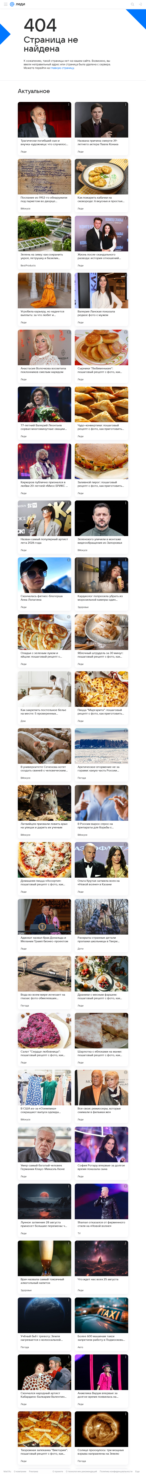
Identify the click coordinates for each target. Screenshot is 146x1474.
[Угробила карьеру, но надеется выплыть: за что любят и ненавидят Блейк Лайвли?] (44, 299)
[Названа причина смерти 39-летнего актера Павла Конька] (101, 128)
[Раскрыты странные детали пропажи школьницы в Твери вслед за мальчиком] (101, 925)
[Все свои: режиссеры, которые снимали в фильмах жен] (101, 1096)
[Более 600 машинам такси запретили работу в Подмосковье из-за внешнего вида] (101, 1324)
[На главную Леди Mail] (19, 4)
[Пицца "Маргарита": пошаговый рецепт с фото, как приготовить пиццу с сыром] (101, 698)
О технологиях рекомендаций (81, 1471)
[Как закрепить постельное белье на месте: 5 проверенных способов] (44, 698)
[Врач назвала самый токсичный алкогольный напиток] (44, 1267)
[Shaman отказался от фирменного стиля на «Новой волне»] (101, 1210)
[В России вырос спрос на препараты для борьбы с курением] (101, 811)
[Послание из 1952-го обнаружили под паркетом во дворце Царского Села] (44, 185)
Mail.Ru (7, 1471)
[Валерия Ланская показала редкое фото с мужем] (101, 299)
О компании (20, 1471)
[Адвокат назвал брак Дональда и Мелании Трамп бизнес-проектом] (44, 925)
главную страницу (62, 68)
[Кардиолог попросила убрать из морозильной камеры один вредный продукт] (101, 584)
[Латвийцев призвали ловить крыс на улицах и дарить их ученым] (44, 811)
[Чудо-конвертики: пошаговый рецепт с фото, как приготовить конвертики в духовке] (101, 413)
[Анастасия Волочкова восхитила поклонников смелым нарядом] (44, 356)
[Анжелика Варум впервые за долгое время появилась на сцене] (101, 1381)
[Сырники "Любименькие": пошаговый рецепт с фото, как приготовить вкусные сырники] (101, 356)
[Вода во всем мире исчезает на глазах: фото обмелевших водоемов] (44, 982)
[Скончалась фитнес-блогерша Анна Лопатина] (44, 584)
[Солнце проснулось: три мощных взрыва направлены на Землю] (101, 1438)
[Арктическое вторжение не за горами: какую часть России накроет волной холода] (101, 755)
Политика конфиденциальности (116, 1471)
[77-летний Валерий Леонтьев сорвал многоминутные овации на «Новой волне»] (44, 413)
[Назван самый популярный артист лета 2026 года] (44, 527)
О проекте (58, 1471)
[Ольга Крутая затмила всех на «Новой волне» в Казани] (101, 868)
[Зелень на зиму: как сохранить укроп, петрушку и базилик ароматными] (44, 242)
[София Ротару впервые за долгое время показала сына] (101, 1153)
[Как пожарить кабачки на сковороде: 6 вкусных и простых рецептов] (101, 185)
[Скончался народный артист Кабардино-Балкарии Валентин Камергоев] (44, 1381)
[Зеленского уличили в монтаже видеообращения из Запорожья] (101, 527)
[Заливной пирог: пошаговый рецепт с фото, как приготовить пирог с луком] (101, 470)
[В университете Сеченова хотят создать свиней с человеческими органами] (44, 755)
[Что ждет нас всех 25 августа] (101, 1267)
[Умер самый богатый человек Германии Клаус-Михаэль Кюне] (44, 1153)
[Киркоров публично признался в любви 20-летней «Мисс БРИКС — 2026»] (44, 470)
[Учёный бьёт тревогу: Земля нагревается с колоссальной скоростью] (44, 1324)
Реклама (33, 1471)
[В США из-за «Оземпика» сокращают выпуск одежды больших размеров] (44, 1096)
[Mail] (12, 4)
